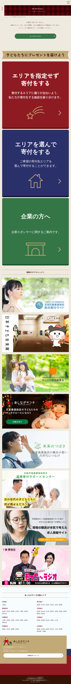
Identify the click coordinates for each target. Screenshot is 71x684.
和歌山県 (4, 622)
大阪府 (17, 620)
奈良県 (26, 620)
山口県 (56, 620)
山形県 (56, 604)
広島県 (52, 620)
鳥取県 (38, 620)
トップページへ (35, 36)
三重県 (4, 620)
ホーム (6, 17)
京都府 (13, 620)
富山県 (43, 611)
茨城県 (4, 611)
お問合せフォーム (33, 655)
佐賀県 (43, 629)
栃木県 (8, 611)
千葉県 (21, 611)
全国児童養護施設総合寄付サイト (41, 680)
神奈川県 (4, 613)
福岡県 (38, 629)
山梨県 (56, 611)
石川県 (47, 611)
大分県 (56, 629)
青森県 (38, 604)
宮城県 (47, 604)
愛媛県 (13, 629)
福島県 (60, 604)
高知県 (17, 629)
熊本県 (52, 629)
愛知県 (43, 613)
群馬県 (13, 611)
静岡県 (38, 613)
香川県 (8, 629)
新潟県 (38, 611)
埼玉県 (17, 611)
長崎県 (47, 629)
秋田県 (52, 604)
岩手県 (43, 604)
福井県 (52, 611)
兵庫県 (21, 620)
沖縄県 (44, 631)
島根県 (43, 620)
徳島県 (4, 629)
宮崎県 (60, 629)
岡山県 (47, 620)
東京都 (26, 611)
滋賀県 (8, 620)
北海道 (4, 604)
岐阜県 (65, 611)
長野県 (60, 611)
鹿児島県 (39, 631)
